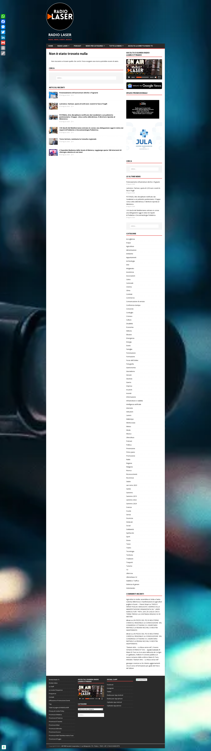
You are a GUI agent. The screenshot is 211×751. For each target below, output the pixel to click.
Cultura (128, 320)
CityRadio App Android (114, 702)
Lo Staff (51, 687)
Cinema (129, 287)
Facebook (110, 685)
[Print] (3, 48)
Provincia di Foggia (55, 739)
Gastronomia (131, 368)
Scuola (128, 511)
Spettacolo (130, 533)
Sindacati (129, 522)
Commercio (130, 298)
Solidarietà (130, 529)
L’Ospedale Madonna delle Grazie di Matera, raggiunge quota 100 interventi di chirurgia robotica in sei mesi (90, 151)
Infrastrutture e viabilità (134, 401)
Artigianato (130, 268)
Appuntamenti (131, 257)
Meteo (128, 426)
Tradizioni (129, 559)
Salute (128, 481)
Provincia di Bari (54, 725)
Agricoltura (130, 246)
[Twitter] (3, 32)
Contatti (51, 697)
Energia (129, 342)
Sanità (128, 489)
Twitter (109, 692)
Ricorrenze (130, 478)
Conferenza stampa (133, 305)
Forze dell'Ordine (132, 360)
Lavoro (128, 415)
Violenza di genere (132, 584)
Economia (129, 327)
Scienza (129, 507)
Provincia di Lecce (55, 732)
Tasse (128, 544)
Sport (128, 537)
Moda (128, 430)
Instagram (110, 688)
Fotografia (130, 364)
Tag (50, 704)
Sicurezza (129, 518)
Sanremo (129, 493)
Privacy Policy (142, 679)
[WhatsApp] (3, 16)
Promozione (130, 456)
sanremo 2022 (131, 500)
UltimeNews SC (131, 577)
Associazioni (130, 276)
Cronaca (129, 316)
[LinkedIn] (3, 37)
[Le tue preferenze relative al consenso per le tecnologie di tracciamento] (4, 747)
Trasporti (129, 562)
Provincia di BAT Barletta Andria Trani (61, 735)
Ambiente (129, 254)
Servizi (128, 515)
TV (127, 570)
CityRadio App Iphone (114, 706)
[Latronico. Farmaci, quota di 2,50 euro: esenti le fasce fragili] (53, 108)
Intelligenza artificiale (133, 404)
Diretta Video (53, 683)
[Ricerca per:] (86, 78)
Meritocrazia (130, 423)
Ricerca (128, 470)
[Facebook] (3, 21)
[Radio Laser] (60, 29)
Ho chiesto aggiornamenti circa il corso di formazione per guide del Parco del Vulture (143, 665)
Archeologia (130, 261)
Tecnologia (130, 551)
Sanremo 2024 (131, 504)
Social (128, 526)
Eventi (128, 346)
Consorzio (130, 309)
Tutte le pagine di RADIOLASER (59, 708)
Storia (128, 540)
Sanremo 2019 (131, 496)
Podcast (77, 46)
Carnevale (129, 283)
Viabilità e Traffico (132, 581)
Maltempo (130, 419)
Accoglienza (130, 239)
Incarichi (129, 390)
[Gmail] (3, 42)
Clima (128, 290)
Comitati (129, 294)
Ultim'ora (129, 573)
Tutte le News (115, 46)
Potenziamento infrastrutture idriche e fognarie (78, 93)
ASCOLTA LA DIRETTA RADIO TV (140, 46)
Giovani (129, 375)
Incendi (128, 393)
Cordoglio (129, 313)
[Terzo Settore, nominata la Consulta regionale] (53, 143)
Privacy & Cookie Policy (56, 711)
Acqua (128, 243)
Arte (127, 265)
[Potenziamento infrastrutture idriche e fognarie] (53, 97)
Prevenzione (130, 448)
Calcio (128, 279)
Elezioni (129, 335)
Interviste (129, 408)
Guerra (128, 382)
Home (50, 46)
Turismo (129, 566)
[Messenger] (3, 26)
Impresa (129, 386)
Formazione (130, 357)
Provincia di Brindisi (55, 729)
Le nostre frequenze (56, 690)
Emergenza (130, 338)
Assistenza (130, 272)
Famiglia (129, 349)
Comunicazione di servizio (135, 301)
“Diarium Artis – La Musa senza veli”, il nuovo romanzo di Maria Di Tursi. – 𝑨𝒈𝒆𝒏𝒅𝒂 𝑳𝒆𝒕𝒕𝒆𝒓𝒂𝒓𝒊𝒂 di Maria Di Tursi (143, 649)
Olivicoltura (130, 437)
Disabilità (129, 324)
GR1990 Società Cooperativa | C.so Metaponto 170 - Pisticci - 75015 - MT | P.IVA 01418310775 (90, 746)
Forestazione (131, 353)
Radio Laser (62, 46)
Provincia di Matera (55, 715)
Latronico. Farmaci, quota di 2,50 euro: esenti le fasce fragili (83, 104)
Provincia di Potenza (56, 718)
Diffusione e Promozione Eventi (59, 700)
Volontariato (130, 588)
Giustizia (129, 379)
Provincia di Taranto (55, 722)
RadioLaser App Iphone (115, 699)
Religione (129, 467)
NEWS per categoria (94, 46)
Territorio (129, 555)
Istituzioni (129, 412)
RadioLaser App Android (115, 695)
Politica (128, 445)
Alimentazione (131, 250)
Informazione (131, 397)
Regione (129, 463)
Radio (128, 459)
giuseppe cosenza (132, 663)
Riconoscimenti (131, 474)
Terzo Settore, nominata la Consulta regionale (77, 139)
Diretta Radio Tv (54, 680)
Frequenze (52, 694)
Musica (128, 434)
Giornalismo (130, 371)
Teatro (128, 548)
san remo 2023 (131, 485)
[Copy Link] (3, 53)
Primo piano (130, 452)
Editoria (129, 331)
